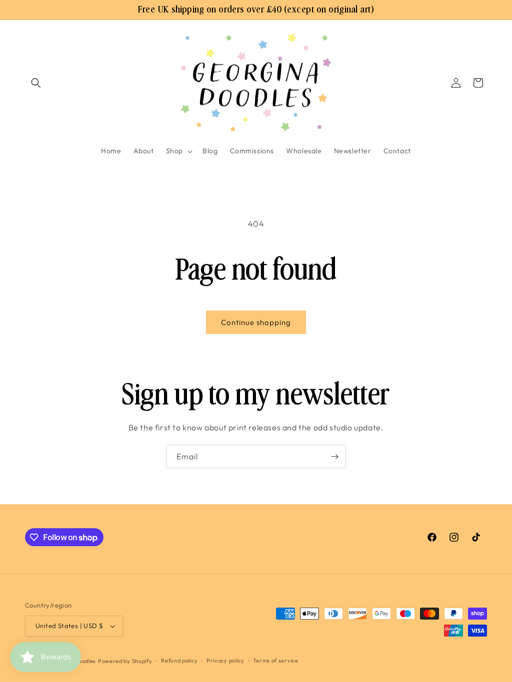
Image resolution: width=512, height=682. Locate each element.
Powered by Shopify (125, 661)
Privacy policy (225, 660)
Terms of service (275, 660)
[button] (36, 83)
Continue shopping (256, 322)
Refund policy (179, 660)
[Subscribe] (335, 456)
